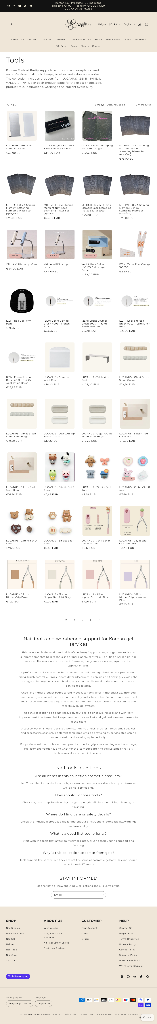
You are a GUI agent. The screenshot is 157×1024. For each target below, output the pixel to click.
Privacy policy (86, 1014)
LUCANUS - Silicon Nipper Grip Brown (17, 596)
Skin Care (11, 960)
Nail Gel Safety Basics (56, 942)
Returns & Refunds (130, 960)
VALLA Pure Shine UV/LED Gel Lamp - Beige (93, 267)
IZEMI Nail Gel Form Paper (18, 322)
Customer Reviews (54, 948)
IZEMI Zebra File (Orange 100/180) (135, 266)
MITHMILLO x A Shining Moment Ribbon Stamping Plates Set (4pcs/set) (134, 150)
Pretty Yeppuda (35, 1014)
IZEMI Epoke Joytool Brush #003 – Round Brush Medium (94, 323)
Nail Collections (15, 933)
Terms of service (104, 1014)
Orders (86, 939)
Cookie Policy (127, 949)
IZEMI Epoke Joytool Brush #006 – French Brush (57, 323)
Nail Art (10, 944)
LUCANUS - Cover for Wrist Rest (57, 378)
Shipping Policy (128, 955)
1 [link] (57, 619)
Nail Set (10, 939)
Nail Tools (11, 949)
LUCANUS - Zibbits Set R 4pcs (59, 488)
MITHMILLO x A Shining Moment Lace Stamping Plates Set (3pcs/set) (96, 208)
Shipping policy (122, 1014)
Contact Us (125, 928)
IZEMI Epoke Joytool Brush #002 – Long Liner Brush (134, 323)
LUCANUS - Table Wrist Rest (96, 378)
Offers (85, 933)
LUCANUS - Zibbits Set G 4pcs (134, 488)
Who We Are (51, 928)
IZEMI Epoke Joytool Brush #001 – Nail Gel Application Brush (19, 380)
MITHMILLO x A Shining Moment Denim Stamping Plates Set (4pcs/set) (134, 209)
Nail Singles (13, 928)
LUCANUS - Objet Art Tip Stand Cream (59, 435)
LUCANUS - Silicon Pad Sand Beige (20, 488)
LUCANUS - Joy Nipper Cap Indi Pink (133, 542)
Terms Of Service (129, 939)
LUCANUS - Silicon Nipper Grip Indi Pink (95, 596)
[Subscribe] (102, 895)
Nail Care (11, 955)
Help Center (126, 933)
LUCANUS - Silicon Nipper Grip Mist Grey (57, 596)
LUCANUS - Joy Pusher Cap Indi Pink (96, 542)
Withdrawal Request (131, 966)
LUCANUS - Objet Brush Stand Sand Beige (21, 435)
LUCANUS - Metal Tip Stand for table (19, 147)
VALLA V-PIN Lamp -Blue (21, 264)
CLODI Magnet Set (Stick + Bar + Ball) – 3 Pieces (59, 147)
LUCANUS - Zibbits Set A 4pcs (59, 542)
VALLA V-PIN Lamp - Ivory (56, 266)
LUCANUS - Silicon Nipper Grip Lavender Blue (132, 597)
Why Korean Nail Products (53, 935)
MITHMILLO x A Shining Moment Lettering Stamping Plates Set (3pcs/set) (21, 209)
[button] (11, 24)
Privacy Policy (127, 944)
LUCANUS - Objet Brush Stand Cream (134, 378)
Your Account (89, 928)
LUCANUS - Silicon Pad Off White (133, 435)
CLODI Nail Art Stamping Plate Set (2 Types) (97, 147)
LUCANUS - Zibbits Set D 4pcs (21, 542)
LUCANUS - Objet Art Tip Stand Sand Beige (97, 435)
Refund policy (71, 1014)
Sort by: (99, 104)
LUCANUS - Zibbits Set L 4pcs (97, 488)
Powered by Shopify (52, 1014)
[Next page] (99, 620)
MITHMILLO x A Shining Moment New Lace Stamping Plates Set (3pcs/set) (58, 209)
